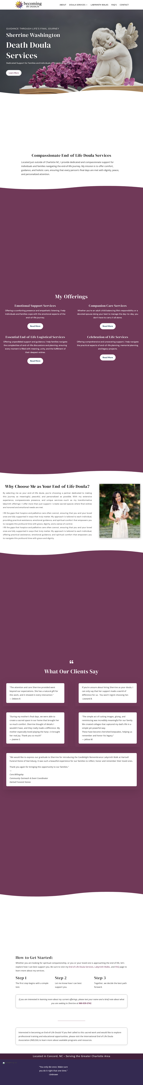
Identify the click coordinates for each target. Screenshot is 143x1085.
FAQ (117, 966)
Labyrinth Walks (99, 5)
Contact (124, 5)
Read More (35, 326)
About (63, 5)
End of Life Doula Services (81, 966)
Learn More (14, 73)
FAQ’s (114, 5)
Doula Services (77, 5)
